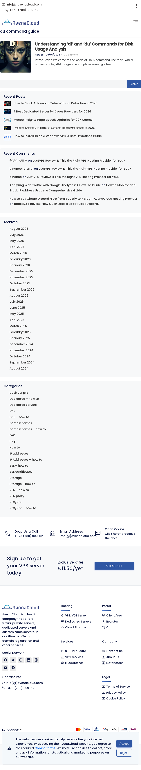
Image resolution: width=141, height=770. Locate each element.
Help (13, 441)
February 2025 (20, 332)
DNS (12, 411)
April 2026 (17, 247)
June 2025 (17, 308)
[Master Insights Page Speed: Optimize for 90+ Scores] (7, 120)
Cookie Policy (115, 698)
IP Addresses (74, 663)
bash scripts (19, 393)
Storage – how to (22, 484)
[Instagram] (36, 660)
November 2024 (21, 350)
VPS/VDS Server (75, 615)
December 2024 (21, 344)
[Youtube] (5, 668)
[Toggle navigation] (136, 7)
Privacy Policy (116, 693)
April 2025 (17, 320)
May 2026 (17, 241)
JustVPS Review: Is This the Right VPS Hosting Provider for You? (78, 160)
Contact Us (114, 651)
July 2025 (17, 302)
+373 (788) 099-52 (29, 536)
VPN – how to (19, 490)
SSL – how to (19, 466)
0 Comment (71, 54)
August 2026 (19, 229)
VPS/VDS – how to (23, 508)
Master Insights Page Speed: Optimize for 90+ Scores (53, 120)
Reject (124, 753)
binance (16, 177)
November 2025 (21, 277)
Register (112, 621)
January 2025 (20, 338)
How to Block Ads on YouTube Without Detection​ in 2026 (55, 103)
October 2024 (20, 356)
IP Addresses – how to (26, 459)
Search (134, 84)
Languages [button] (10, 729)
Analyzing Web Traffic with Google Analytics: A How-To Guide (55, 185)
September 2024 (22, 362)
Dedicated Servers (78, 621)
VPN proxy (17, 496)
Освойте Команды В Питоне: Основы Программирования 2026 (54, 128)
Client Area (114, 615)
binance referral (21, 169)
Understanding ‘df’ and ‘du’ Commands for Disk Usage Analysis (84, 46)
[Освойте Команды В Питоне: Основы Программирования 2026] (7, 128)
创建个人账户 (18, 160)
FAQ (12, 435)
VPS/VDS (16, 502)
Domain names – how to (28, 429)
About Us (112, 657)
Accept (124, 744)
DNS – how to (19, 417)
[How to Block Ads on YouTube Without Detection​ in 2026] (7, 103)
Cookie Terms (45, 748)
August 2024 (19, 368)
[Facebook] (5, 660)
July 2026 (17, 235)
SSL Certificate (75, 651)
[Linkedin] (28, 660)
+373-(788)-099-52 (23, 10)
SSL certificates (21, 472)
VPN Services (74, 657)
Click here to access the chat (120, 536)
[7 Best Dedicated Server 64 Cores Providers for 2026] (7, 111)
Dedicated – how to (24, 399)
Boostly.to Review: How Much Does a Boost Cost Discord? (57, 204)
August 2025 (19, 295)
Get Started (114, 566)
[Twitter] (13, 660)
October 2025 (20, 283)
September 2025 (22, 289)
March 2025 (18, 326)
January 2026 (20, 265)
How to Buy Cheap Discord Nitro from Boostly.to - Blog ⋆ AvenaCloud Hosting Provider (73, 199)
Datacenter (114, 663)
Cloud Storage (75, 627)
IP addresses (19, 453)
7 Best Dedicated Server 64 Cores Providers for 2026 (52, 111)
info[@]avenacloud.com (24, 4)
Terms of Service (118, 686)
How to (39, 54)
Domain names (21, 423)
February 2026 (20, 259)
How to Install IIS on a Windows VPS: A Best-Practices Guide (58, 136)
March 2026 (18, 253)
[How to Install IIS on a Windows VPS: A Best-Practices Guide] (7, 137)
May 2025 (17, 314)
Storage (16, 478)
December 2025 (21, 271)
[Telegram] (13, 668)
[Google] (20, 660)
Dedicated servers (23, 405)
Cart (109, 627)
